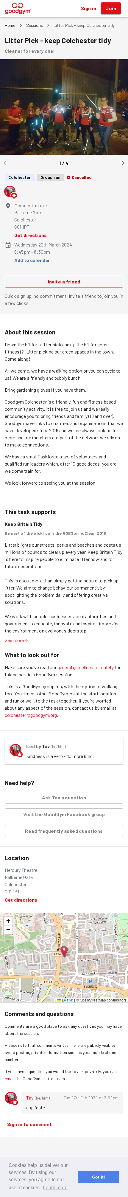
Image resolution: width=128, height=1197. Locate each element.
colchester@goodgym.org (31, 715)
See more (14, 640)
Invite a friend (64, 281)
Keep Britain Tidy (24, 524)
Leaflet (67, 999)
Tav (46, 746)
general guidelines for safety (85, 667)
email (10, 1078)
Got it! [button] (98, 1177)
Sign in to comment (29, 1124)
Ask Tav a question (64, 797)
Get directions (30, 235)
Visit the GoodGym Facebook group (64, 814)
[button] (64, 951)
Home (10, 25)
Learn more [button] (55, 1187)
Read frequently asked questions (64, 831)
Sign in (88, 8)
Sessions (34, 25)
